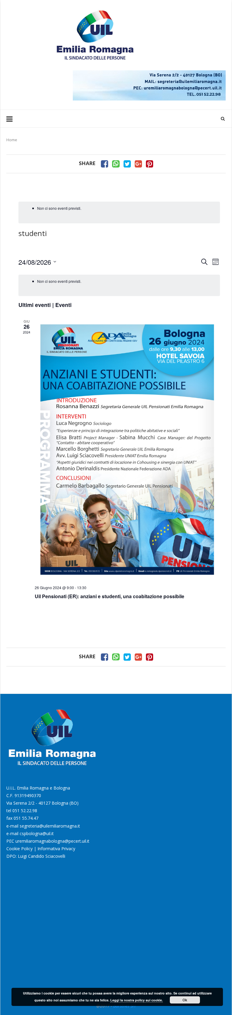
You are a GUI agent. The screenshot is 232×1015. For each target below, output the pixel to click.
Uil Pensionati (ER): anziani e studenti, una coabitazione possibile (109, 596)
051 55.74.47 (26, 818)
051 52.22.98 (24, 810)
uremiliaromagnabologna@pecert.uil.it (52, 841)
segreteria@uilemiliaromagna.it (50, 826)
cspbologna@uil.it (37, 833)
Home (11, 139)
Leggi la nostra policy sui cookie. (136, 1000)
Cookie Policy (19, 848)
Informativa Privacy (56, 848)
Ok (184, 1000)
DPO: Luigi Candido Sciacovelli (35, 856)
